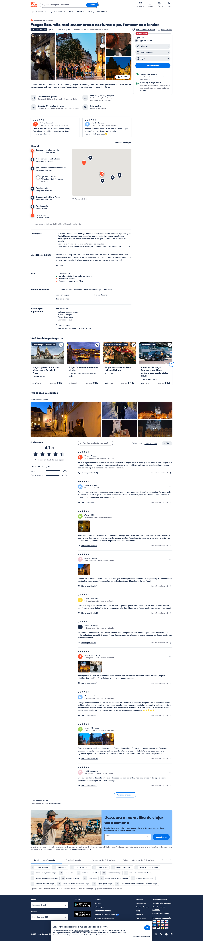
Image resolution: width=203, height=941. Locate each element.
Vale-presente (141, 918)
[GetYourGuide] (34, 4)
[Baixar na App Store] (82, 914)
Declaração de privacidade (81, 849)
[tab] (46, 860)
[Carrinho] (150, 3)
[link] (47, 364)
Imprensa (139, 914)
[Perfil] (169, 3)
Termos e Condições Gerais (104, 918)
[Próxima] (171, 364)
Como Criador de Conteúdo (158, 908)
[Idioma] (159, 3)
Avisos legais (99, 907)
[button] (59, 29)
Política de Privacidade (103, 911)
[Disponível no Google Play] (82, 905)
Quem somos (141, 903)
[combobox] (63, 4)
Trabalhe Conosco (142, 907)
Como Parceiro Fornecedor (162, 903)
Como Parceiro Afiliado (160, 913)
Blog (138, 911)
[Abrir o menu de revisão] (170, 457)
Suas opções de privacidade (105, 914)
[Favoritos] (140, 3)
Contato (98, 903)
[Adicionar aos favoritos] (61, 345)
